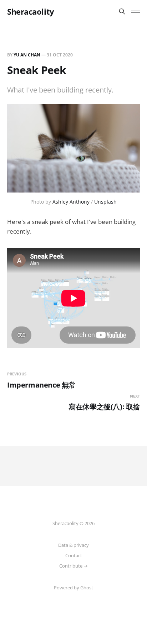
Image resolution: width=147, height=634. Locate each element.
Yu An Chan (27, 55)
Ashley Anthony (71, 201)
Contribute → (73, 566)
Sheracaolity (30, 11)
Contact (73, 555)
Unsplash (105, 201)
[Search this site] (122, 11)
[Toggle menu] (135, 11)
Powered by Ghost (73, 587)
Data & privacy (73, 545)
